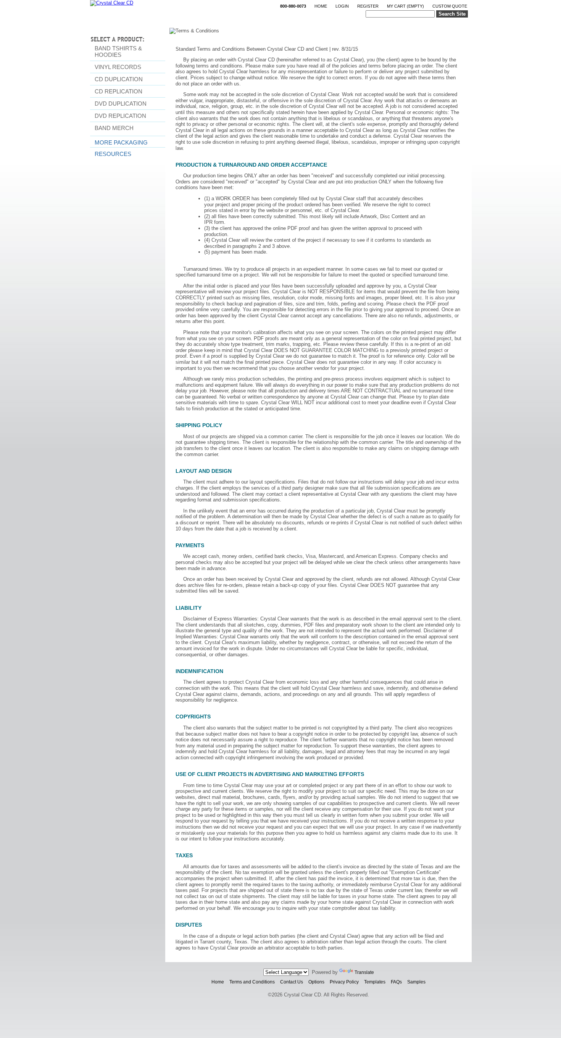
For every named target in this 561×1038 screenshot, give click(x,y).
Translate (364, 972)
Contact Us (291, 982)
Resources (113, 154)
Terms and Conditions (252, 982)
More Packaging (121, 142)
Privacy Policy (344, 982)
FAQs (396, 982)
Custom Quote (449, 6)
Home (320, 6)
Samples (416, 982)
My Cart (405, 6)
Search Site (452, 14)
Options (316, 982)
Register (368, 6)
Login (342, 6)
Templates (374, 982)
